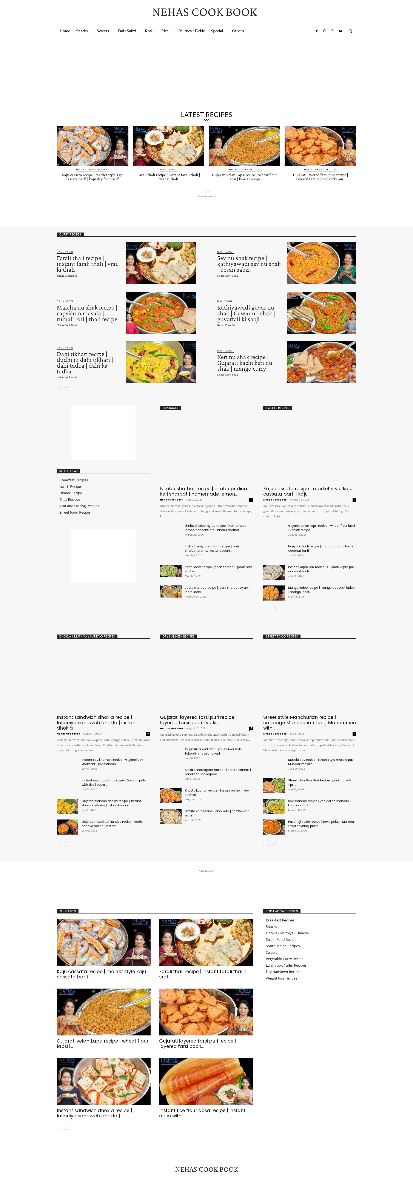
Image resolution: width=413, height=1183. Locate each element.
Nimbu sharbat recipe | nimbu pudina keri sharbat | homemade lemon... (203, 491)
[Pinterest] (332, 31)
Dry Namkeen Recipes (320, 169)
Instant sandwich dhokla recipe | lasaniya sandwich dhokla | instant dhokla (97, 722)
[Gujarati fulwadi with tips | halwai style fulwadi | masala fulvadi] (171, 754)
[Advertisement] (206, 76)
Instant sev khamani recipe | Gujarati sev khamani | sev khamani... (112, 762)
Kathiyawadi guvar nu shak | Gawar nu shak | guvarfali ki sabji (246, 313)
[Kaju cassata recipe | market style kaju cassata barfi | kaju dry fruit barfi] (92, 146)
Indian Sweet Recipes (92, 169)
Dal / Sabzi (168, 169)
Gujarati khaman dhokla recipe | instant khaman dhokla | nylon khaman (111, 803)
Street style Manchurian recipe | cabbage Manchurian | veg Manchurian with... (309, 722)
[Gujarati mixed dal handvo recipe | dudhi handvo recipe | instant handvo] (67, 827)
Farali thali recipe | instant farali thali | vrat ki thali (168, 177)
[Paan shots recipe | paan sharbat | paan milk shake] (171, 571)
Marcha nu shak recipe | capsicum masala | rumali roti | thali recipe (87, 313)
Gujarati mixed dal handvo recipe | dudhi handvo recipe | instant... (112, 823)
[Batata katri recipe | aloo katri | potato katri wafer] (171, 816)
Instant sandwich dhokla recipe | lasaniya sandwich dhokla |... (94, 1113)
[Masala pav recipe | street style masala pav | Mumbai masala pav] (274, 765)
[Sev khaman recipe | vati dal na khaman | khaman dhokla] (274, 806)
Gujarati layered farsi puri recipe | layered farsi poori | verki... (198, 720)
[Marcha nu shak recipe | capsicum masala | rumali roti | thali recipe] (161, 313)
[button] (350, 31)
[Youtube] (340, 31)
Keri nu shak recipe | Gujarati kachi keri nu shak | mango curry (244, 362)
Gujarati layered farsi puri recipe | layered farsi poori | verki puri (320, 177)
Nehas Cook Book (67, 275)
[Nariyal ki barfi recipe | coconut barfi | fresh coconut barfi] (274, 551)
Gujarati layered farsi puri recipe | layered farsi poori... (197, 1043)
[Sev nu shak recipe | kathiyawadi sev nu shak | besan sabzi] (321, 263)
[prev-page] (202, 191)
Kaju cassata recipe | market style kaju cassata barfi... (101, 974)
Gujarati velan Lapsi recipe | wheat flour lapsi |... (102, 1043)
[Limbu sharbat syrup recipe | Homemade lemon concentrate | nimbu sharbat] (171, 530)
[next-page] (209, 191)
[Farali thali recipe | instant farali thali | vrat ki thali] (168, 146)
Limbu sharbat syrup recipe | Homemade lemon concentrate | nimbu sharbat (216, 528)
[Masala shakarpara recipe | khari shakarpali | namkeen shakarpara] (171, 775)
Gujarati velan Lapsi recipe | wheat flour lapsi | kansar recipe (244, 177)
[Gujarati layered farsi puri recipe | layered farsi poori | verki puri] (320, 146)
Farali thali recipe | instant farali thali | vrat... (202, 974)
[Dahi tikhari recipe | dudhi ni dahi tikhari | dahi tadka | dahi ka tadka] (161, 362)
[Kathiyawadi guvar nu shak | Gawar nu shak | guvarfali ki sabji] (321, 313)
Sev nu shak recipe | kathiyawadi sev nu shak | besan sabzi (249, 263)
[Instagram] (324, 31)
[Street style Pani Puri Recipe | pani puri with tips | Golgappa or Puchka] (274, 785)
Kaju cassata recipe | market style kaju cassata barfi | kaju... (308, 491)
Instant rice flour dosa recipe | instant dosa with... (202, 1113)
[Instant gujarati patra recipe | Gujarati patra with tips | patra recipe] (67, 785)
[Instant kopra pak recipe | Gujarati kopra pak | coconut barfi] (274, 572)
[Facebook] (317, 31)
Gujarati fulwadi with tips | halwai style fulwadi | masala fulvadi (213, 751)
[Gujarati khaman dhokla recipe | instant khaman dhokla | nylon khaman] (67, 806)
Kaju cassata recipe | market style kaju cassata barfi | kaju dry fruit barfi (92, 177)
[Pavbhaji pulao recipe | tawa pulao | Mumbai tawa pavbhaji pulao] (274, 827)
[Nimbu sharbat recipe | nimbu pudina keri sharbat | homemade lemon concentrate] (206, 449)
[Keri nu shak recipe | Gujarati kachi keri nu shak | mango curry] (321, 362)
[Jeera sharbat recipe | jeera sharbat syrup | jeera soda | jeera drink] (171, 591)
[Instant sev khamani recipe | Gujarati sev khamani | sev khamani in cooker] (67, 765)
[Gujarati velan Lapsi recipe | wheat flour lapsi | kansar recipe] (244, 146)
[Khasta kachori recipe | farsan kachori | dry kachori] (171, 795)
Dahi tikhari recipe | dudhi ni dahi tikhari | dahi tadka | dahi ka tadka (85, 362)
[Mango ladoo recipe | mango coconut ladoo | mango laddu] (274, 593)
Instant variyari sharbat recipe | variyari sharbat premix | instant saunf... (214, 548)
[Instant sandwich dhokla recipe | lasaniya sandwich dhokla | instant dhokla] (103, 678)
